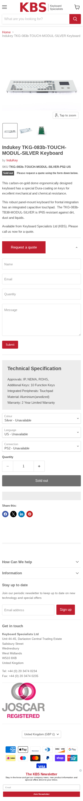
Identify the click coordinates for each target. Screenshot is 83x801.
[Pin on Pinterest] (29, 514)
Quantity (7, 457)
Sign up (66, 609)
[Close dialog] (80, 770)
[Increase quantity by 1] (39, 466)
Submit (10, 344)
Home (6, 32)
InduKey (12, 160)
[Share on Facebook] (5, 514)
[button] (10, 130)
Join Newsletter (41, 794)
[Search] (75, 19)
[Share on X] (13, 514)
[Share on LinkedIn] (21, 514)
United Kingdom (39, 734)
